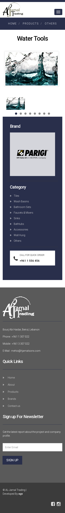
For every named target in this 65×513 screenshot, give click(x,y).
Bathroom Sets (22, 207)
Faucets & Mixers (23, 212)
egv (20, 493)
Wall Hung (19, 235)
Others (51, 23)
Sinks (16, 218)
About (11, 384)
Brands (12, 398)
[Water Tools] (31, 69)
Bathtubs (18, 223)
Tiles (16, 195)
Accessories (20, 229)
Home (12, 23)
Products (31, 23)
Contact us (14, 405)
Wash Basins (21, 201)
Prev (10, 69)
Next (55, 69)
